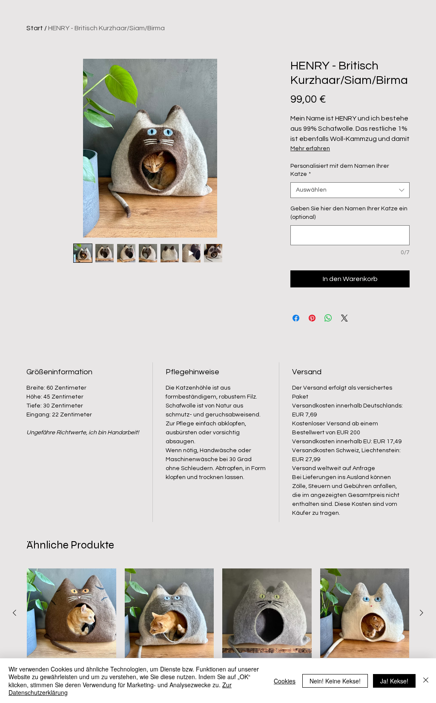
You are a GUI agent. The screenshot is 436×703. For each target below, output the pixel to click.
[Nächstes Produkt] (421, 613)
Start (34, 28)
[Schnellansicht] (71, 613)
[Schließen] (426, 680)
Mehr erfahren (310, 149)
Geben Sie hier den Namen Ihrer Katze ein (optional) (348, 213)
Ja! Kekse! (394, 681)
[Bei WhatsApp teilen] (328, 318)
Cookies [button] (284, 681)
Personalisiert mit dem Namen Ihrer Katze (339, 170)
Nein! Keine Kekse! (335, 681)
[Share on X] (344, 318)
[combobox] (350, 190)
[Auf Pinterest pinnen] (312, 318)
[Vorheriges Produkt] (14, 613)
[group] (218, 632)
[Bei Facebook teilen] (296, 318)
